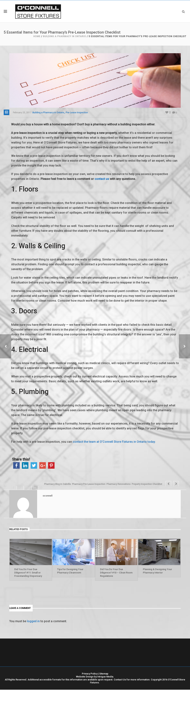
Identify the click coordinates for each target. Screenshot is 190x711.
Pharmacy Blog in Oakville (57, 484)
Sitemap (103, 673)
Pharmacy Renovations (119, 484)
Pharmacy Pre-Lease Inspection (88, 484)
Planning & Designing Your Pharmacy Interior (157, 571)
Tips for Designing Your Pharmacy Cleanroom (70, 571)
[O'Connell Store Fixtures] (38, 11)
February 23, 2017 (22, 112)
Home (36, 36)
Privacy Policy (89, 673)
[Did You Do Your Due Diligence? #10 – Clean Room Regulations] (116, 552)
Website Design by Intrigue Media (94, 676)
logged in (33, 621)
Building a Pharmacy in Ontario (64, 36)
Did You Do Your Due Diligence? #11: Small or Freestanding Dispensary (28, 572)
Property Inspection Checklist (147, 484)
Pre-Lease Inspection (77, 112)
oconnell (47, 495)
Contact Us (120, 679)
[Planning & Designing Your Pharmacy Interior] (159, 552)
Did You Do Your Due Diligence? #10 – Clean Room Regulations (116, 572)
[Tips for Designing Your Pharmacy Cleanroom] (74, 552)
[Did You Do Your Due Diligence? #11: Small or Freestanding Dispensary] (31, 552)
